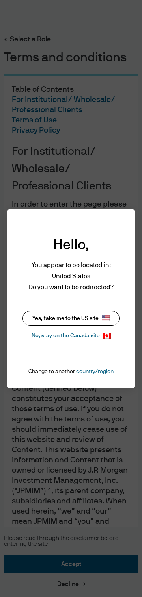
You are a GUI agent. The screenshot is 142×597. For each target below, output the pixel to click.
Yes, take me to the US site (65, 318)
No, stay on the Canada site (66, 335)
